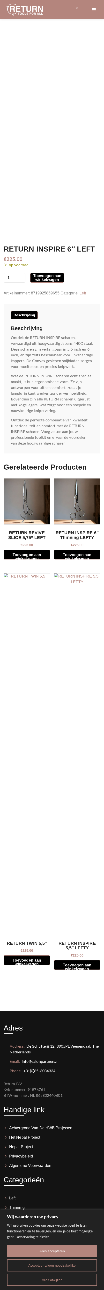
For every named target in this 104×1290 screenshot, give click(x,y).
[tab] (24, 315)
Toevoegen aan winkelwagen (47, 278)
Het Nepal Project (24, 1137)
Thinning (17, 1207)
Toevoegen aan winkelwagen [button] (27, 556)
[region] (52, 1250)
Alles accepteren (52, 1251)
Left (83, 293)
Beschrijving (24, 315)
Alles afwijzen (52, 1280)
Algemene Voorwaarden (30, 1166)
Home (39, 49)
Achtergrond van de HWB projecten (40, 1128)
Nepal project (21, 1147)
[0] (73, 9)
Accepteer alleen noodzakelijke (52, 1265)
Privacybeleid (21, 1156)
